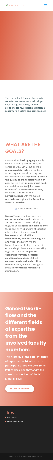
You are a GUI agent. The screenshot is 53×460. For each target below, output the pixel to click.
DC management (19, 388)
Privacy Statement (15, 421)
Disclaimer (12, 417)
